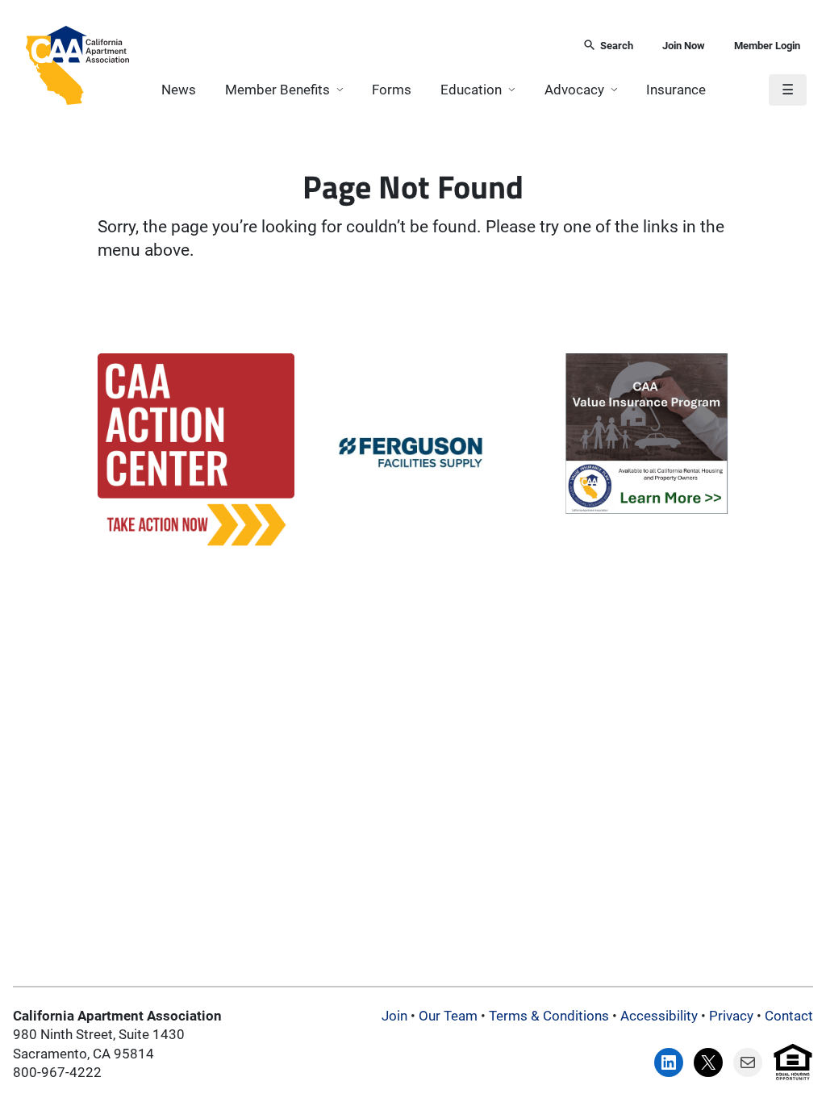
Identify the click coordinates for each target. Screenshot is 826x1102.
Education (471, 90)
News (178, 90)
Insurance (676, 90)
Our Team (448, 1016)
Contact (789, 1016)
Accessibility (659, 1016)
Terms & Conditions (549, 1016)
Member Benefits (277, 90)
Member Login (767, 46)
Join (394, 1016)
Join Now (683, 46)
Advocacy (574, 90)
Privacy (731, 1016)
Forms (391, 90)
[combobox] (350, 46)
